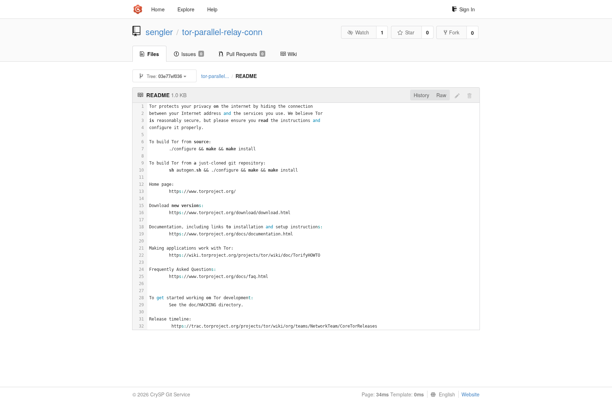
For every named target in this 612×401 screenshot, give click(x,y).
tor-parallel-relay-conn (222, 32)
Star (409, 32)
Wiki (292, 53)
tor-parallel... (215, 75)
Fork (454, 32)
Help (212, 9)
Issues (191, 53)
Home (158, 9)
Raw (441, 95)
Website (470, 394)
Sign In (467, 9)
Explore (185, 9)
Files (153, 53)
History (421, 95)
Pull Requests (245, 53)
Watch (362, 32)
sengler (159, 32)
